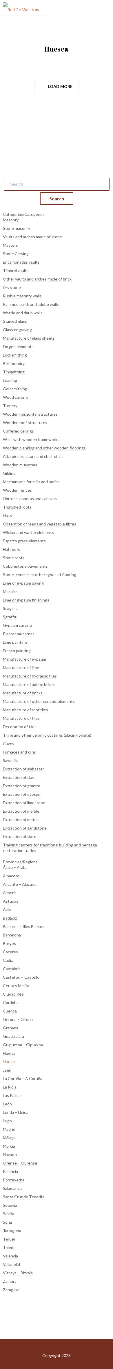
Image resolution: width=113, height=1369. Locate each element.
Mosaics (10, 591)
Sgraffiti (10, 616)
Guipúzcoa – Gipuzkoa (23, 1044)
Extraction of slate (19, 836)
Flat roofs (11, 549)
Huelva (9, 1053)
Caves (8, 743)
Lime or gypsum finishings (26, 599)
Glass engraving (17, 329)
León (7, 1103)
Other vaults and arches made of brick (37, 278)
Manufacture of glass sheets (29, 338)
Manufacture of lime (21, 667)
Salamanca (12, 1188)
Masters (10, 245)
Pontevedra (13, 1179)
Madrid (9, 1129)
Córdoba (11, 1002)
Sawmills (10, 760)
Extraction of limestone (24, 802)
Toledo (9, 1247)
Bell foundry (14, 363)
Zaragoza (11, 1289)
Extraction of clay (18, 777)
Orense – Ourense (20, 1162)
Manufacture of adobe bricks (29, 684)
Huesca (10, 1061)
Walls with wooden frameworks (31, 439)
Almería (10, 892)
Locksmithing (15, 354)
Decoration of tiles (20, 726)
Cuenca (10, 1010)
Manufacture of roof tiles (25, 709)
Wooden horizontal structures (30, 414)
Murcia (9, 1146)
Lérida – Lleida (15, 1112)
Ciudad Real (13, 994)
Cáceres (10, 951)
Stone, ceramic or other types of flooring (39, 574)
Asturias (10, 901)
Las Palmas (13, 1095)
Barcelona (12, 934)
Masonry (11, 219)
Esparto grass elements (24, 540)
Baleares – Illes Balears (23, 926)
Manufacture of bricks (23, 692)
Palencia (10, 1171)
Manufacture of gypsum (24, 659)
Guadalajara (13, 1036)
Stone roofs (13, 557)
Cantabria (12, 968)
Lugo (7, 1120)
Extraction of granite (21, 785)
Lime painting (15, 642)
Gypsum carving (17, 625)
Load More (60, 86)
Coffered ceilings (18, 430)
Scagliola (11, 608)
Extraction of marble (21, 811)
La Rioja (10, 1086)
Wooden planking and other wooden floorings (44, 447)
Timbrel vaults (16, 270)
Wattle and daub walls (23, 312)
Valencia (10, 1255)
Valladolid (11, 1264)
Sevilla (8, 1213)
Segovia (10, 1205)
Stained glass (15, 321)
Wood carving (15, 397)
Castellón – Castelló (21, 977)
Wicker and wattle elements (28, 532)
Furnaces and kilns (19, 751)
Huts (7, 515)
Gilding (9, 473)
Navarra (10, 1154)
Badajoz (10, 917)
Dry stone (12, 287)
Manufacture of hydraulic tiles (30, 675)
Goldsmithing (15, 388)
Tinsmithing (14, 371)
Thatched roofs (17, 506)
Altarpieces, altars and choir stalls (33, 456)
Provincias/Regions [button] (20, 861)
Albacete (11, 875)
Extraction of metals (21, 819)
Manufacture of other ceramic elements (39, 701)
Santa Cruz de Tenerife (24, 1196)
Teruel (9, 1238)
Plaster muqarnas (18, 633)
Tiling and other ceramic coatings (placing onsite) (47, 735)
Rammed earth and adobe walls (31, 304)
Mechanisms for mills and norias (31, 481)
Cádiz (8, 960)
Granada (10, 1027)
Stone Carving (16, 253)
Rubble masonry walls (22, 295)
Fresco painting (17, 650)
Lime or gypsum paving (23, 583)
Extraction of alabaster (23, 768)
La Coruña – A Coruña (22, 1078)
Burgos (9, 943)
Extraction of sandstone (25, 827)
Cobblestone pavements (25, 566)
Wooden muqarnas (20, 464)
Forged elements (18, 346)
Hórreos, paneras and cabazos (30, 498)
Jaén (7, 1070)
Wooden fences (17, 490)
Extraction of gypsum (22, 794)
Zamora (10, 1281)
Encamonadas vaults (21, 262)
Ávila (7, 909)
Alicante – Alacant (19, 884)
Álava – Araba (15, 867)
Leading (10, 380)
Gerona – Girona (18, 1019)
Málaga (9, 1137)
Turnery (10, 405)
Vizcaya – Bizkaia (18, 1272)
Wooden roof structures (25, 422)
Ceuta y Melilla (16, 985)
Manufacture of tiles (21, 718)
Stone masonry (16, 228)
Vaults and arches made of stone (32, 236)
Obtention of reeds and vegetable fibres (39, 523)
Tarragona (12, 1230)
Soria (7, 1222)
